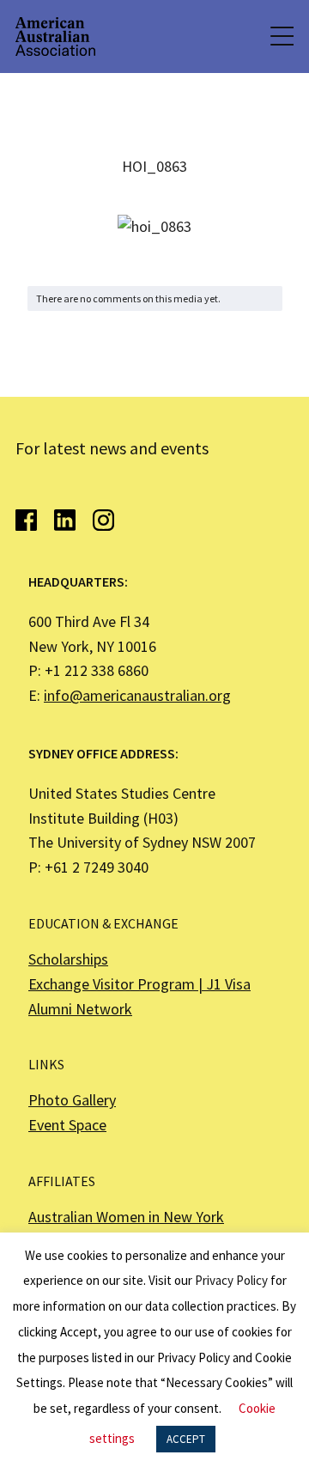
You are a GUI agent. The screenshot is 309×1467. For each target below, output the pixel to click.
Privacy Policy (231, 1280)
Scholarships (68, 959)
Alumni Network (80, 1009)
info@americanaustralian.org (137, 695)
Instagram (103, 520)
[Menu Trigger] (281, 36)
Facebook (26, 520)
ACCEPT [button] (186, 1439)
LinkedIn (65, 520)
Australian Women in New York (126, 1217)
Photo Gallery (72, 1100)
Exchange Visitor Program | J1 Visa (139, 984)
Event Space (67, 1125)
